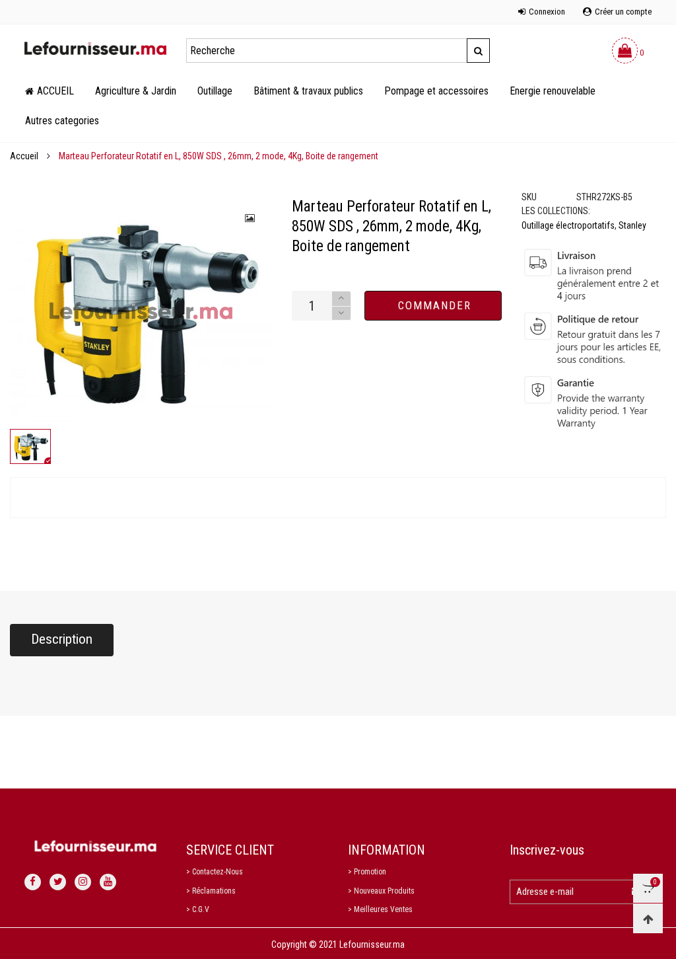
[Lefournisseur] (95, 48)
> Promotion (367, 871)
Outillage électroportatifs (568, 225)
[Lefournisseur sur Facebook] (32, 882)
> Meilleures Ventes (380, 909)
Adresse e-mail (545, 892)
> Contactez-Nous (214, 871)
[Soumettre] (478, 50)
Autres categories (62, 120)
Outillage (214, 91)
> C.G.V (197, 909)
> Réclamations (211, 891)
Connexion (547, 12)
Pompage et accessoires (436, 91)
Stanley (632, 225)
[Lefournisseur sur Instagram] (83, 882)
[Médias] (251, 218)
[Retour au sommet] (648, 918)
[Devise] (24, 4)
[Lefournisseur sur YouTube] (108, 882)
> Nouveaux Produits (381, 891)
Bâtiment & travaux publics (308, 91)
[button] (341, 313)
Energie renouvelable (552, 91)
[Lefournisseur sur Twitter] (58, 882)
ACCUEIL (55, 91)
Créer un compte (623, 12)
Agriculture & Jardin (135, 91)
